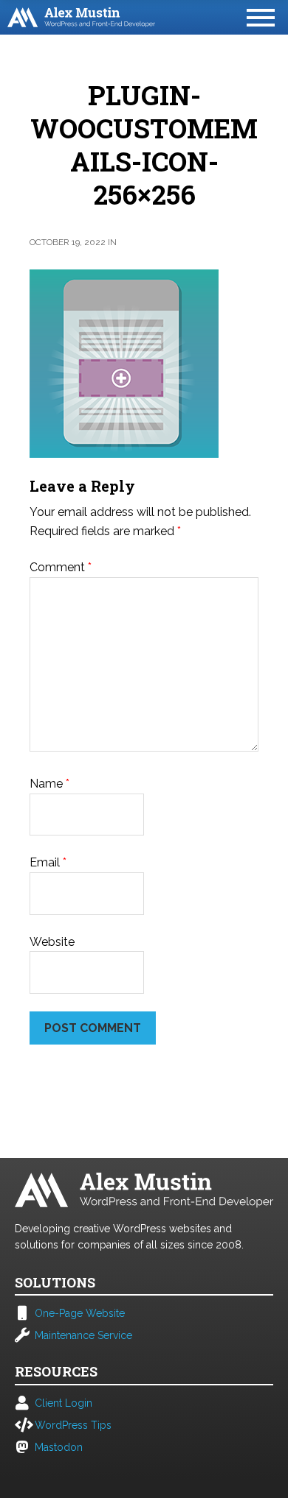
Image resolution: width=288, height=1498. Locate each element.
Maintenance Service (83, 1335)
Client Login (63, 1403)
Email (48, 862)
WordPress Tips (73, 1425)
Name (49, 784)
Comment (61, 567)
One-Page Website (80, 1313)
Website (52, 942)
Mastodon (59, 1447)
